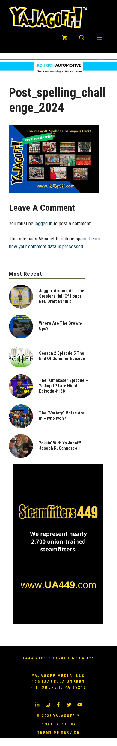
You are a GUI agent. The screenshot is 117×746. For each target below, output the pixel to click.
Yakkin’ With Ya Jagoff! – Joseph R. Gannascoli (62, 445)
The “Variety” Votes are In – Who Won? (62, 415)
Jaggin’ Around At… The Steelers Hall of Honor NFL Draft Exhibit (61, 296)
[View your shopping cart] (64, 38)
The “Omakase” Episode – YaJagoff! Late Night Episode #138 (63, 386)
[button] (82, 38)
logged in (43, 223)
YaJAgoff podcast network (58, 658)
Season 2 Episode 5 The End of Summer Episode (62, 355)
